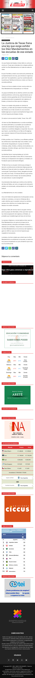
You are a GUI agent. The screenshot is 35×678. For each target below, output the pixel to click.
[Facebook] (8, 660)
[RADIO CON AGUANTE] (17, 4)
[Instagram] (13, 660)
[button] (2, 10)
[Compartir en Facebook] (3, 58)
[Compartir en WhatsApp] (9, 58)
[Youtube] (26, 660)
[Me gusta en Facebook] (13, 58)
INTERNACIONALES (10, 37)
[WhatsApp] (22, 660)
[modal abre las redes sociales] (16, 58)
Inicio (3, 37)
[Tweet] (6, 58)
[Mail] (17, 660)
